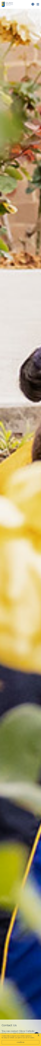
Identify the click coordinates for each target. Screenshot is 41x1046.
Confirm (20, 1042)
